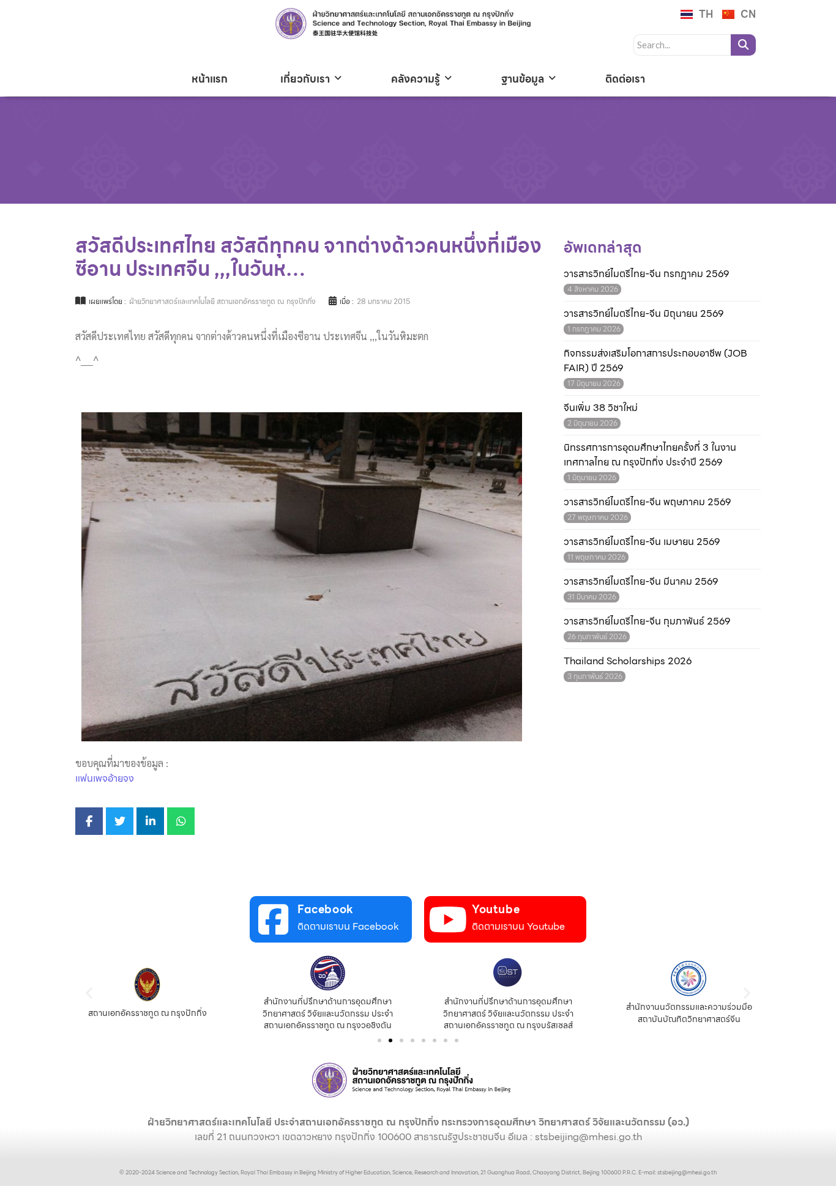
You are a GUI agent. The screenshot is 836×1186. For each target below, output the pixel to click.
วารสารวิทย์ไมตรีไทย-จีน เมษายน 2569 (642, 542)
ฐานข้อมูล (522, 79)
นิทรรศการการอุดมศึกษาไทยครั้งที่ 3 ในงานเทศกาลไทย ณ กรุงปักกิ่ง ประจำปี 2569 (650, 455)
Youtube (496, 909)
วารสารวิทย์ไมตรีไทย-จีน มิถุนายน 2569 (643, 313)
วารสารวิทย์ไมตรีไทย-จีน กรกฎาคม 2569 (646, 274)
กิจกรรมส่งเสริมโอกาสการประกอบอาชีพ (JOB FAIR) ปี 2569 (655, 361)
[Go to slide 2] (390, 1040)
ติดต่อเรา (625, 79)
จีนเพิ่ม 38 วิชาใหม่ (601, 408)
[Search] (743, 45)
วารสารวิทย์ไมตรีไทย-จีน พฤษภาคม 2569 (647, 502)
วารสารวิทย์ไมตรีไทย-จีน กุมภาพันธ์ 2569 (647, 621)
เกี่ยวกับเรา (305, 79)
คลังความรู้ (415, 79)
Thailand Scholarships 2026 (628, 661)
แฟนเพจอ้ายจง (104, 778)
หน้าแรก (210, 79)
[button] (89, 993)
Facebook (325, 909)
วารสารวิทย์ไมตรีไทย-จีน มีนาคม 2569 (641, 581)
